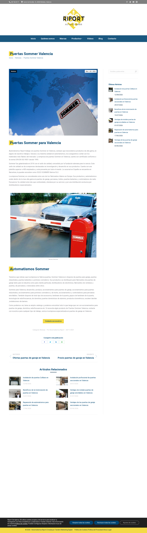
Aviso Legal (107, 530)
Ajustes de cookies (129, 523)
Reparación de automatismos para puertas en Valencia (36, 403)
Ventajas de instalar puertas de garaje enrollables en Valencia (81, 391)
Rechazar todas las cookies (106, 523)
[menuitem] (33, 38)
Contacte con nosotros (53, 321)
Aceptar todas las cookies (81, 523)
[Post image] (15, 381)
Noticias (13, 71)
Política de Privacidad (95, 530)
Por (55, 330)
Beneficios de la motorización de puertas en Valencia (35, 391)
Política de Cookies (81, 530)
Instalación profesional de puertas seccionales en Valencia (83, 379)
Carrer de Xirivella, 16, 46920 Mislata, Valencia (37, 2)
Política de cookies (21, 523)
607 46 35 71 (15, 2)
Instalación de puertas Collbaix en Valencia (35, 379)
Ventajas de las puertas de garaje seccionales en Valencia (82, 403)
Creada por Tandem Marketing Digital (59, 530)
